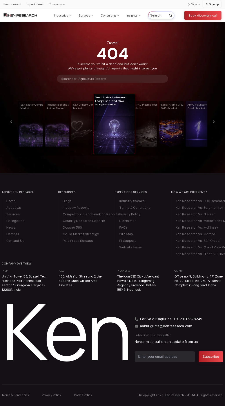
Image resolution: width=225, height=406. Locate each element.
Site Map (126, 234)
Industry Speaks (132, 201)
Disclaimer (127, 221)
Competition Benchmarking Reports (91, 214)
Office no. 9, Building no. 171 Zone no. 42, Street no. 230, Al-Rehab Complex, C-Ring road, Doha (198, 280)
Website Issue (130, 247)
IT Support (127, 240)
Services (13, 214)
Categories (15, 221)
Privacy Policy (129, 214)
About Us (13, 207)
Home (11, 201)
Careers (12, 234)
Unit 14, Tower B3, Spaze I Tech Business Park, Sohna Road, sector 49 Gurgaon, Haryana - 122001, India (24, 283)
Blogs (67, 201)
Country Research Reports (84, 221)
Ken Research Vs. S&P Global (198, 240)
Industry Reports (76, 207)
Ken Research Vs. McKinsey (197, 227)
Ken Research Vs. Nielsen (196, 214)
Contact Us (15, 240)
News (10, 227)
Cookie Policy (83, 395)
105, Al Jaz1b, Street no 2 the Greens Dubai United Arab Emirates (80, 280)
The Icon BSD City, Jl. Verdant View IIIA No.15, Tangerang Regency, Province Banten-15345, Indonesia (138, 283)
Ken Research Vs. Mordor (195, 234)
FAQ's (123, 227)
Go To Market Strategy (81, 234)
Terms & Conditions (135, 207)
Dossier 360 (72, 227)
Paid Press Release (78, 240)
